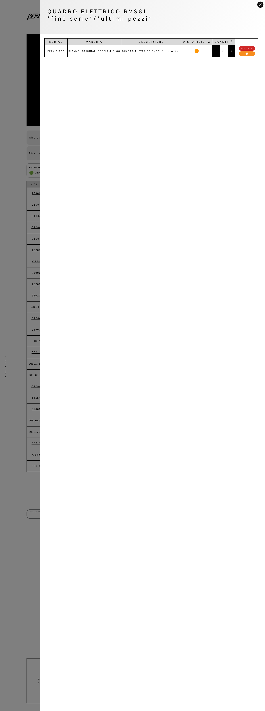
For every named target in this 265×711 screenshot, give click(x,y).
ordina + (246, 48)
